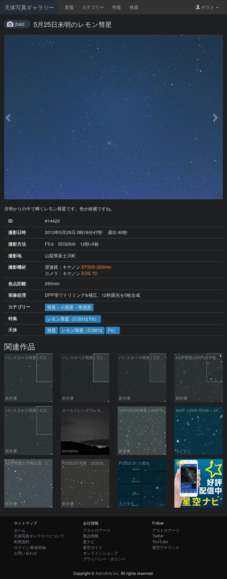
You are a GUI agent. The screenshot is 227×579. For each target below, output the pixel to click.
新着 (69, 7)
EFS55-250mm (96, 267)
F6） (113, 330)
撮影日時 (17, 232)
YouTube (160, 541)
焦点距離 (17, 284)
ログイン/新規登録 (30, 547)
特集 (116, 7)
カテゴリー (93, 7)
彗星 (51, 330)
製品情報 (91, 535)
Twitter (158, 535)
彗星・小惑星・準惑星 (69, 307)
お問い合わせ (25, 553)
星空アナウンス (165, 547)
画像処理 (17, 295)
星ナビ (89, 541)
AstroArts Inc (107, 573)
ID (10, 221)
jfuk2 (20, 24)
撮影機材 (17, 267)
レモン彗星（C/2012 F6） (73, 319)
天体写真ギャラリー (29, 7)
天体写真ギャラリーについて (39, 535)
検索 (134, 7)
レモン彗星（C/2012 (81, 330)
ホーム (19, 530)
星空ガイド (92, 547)
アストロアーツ (96, 530)
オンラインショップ (100, 553)
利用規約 (21, 541)
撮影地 (15, 256)
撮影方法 (17, 244)
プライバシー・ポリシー (104, 559)
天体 (12, 330)
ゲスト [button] (208, 7)
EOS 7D (89, 273)
